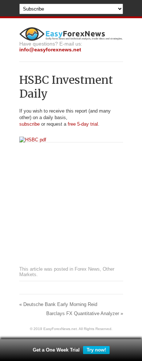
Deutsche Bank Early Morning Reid (58, 304)
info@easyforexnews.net (50, 49)
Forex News (87, 269)
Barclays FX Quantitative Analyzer (84, 313)
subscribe (29, 124)
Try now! (96, 350)
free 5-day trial (82, 124)
